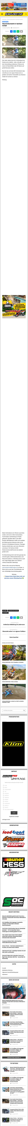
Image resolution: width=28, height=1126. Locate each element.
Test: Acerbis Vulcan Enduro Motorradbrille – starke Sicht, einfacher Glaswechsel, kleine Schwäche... (16, 1014)
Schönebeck (5, 612)
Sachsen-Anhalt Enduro (13, 610)
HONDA (6, 799)
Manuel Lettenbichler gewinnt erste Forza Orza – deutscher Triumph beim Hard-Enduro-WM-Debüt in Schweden (13, 1002)
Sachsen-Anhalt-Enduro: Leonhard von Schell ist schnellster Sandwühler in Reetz (13, 702)
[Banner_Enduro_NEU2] (20, 4)
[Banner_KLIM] (13, 765)
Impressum (4, 974)
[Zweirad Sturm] (13, 841)
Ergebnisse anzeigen (14, 816)
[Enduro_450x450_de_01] (14, 306)
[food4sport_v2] (13, 835)
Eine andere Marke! (9, 809)
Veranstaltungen (5, 21)
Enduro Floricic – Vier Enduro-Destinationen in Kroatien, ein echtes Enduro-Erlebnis (16, 1041)
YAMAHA (7, 797)
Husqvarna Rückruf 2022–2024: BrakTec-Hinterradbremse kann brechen (17, 1032)
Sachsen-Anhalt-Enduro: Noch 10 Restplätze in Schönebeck (12, 662)
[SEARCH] (24, 710)
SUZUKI (6, 801)
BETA (6, 787)
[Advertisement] (14, 593)
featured (5, 610)
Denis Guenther (7, 27)
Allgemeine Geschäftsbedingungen (10, 972)
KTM (6, 785)
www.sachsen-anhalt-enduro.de (10, 567)
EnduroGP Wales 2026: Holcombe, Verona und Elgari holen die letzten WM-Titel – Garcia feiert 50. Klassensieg (13, 957)
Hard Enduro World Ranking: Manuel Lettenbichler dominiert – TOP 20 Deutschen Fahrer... (17, 1023)
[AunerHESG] (13, 867)
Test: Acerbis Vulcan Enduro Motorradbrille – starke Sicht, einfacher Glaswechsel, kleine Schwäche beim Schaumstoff (16, 1101)
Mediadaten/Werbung (7, 970)
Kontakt (4, 968)
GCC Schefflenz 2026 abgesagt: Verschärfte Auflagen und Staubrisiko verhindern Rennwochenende (17, 1050)
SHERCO (7, 795)
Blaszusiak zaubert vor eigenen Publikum (14, 631)
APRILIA (7, 805)
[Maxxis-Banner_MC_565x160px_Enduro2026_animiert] (7, 4)
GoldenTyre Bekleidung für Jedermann (14, 625)
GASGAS (7, 793)
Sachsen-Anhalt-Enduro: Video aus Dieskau (10, 681)
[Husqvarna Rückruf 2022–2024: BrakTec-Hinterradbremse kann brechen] (5, 1032)
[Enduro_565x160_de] (7, 7)
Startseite (4, 19)
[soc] (13, 906)
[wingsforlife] (13, 875)
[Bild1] (20, 7)
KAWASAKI (7, 803)
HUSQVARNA (8, 789)
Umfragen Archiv (6, 819)
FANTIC (6, 807)
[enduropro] (13, 846)
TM (5, 791)
